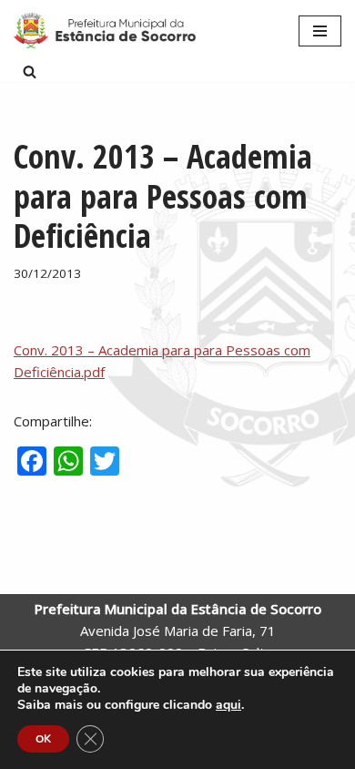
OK (43, 739)
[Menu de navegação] (320, 30)
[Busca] (29, 71)
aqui (228, 705)
